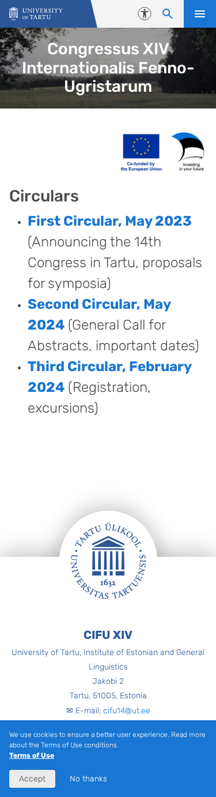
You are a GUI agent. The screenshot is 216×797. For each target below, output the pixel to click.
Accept (32, 779)
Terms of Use (31, 755)
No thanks (88, 779)
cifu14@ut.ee (126, 711)
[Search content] (167, 13)
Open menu (200, 14)
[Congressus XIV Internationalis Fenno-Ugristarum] (36, 14)
